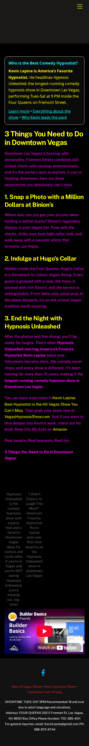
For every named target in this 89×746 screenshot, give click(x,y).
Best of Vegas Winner (27, 686)
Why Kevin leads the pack (44, 117)
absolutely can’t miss (53, 185)
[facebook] (44, 672)
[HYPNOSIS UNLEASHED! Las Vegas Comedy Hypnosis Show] (31, 37)
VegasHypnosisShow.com (27, 416)
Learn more (19, 111)
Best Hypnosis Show (60, 686)
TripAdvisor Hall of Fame (44, 692)
